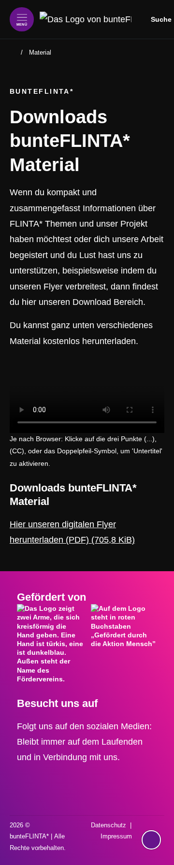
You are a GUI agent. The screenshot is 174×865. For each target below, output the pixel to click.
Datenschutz (108, 825)
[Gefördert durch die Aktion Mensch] (124, 637)
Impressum (116, 836)
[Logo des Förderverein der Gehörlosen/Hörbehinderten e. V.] (50, 643)
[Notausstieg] (151, 840)
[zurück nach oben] (151, 821)
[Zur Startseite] (85, 19)
